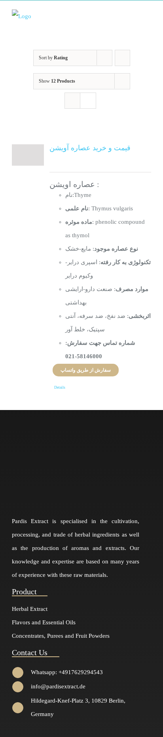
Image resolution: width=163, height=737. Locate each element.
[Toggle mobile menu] (148, 15)
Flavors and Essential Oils (44, 622)
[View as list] (88, 100)
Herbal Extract (29, 609)
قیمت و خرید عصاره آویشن (90, 148)
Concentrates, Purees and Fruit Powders (61, 636)
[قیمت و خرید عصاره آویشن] (28, 155)
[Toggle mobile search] (134, 15)
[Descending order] (122, 58)
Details (59, 387)
